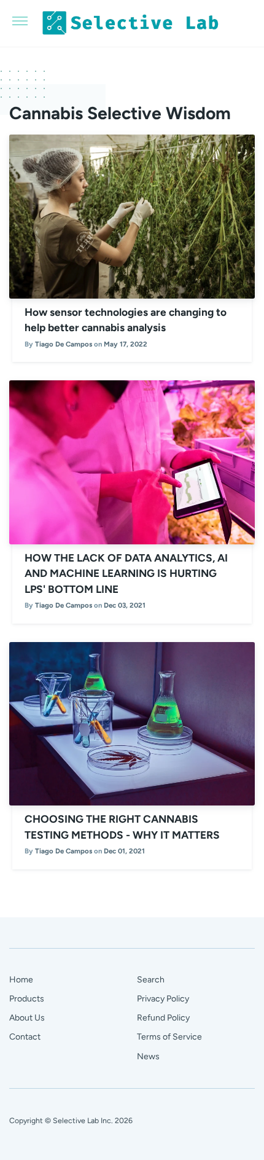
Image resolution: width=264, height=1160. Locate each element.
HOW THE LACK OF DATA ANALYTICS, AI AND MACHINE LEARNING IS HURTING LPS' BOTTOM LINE (126, 573)
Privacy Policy (163, 998)
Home (21, 979)
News (148, 1056)
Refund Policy (163, 1018)
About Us (27, 1018)
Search (151, 979)
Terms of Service (169, 1037)
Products (26, 998)
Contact (25, 1037)
